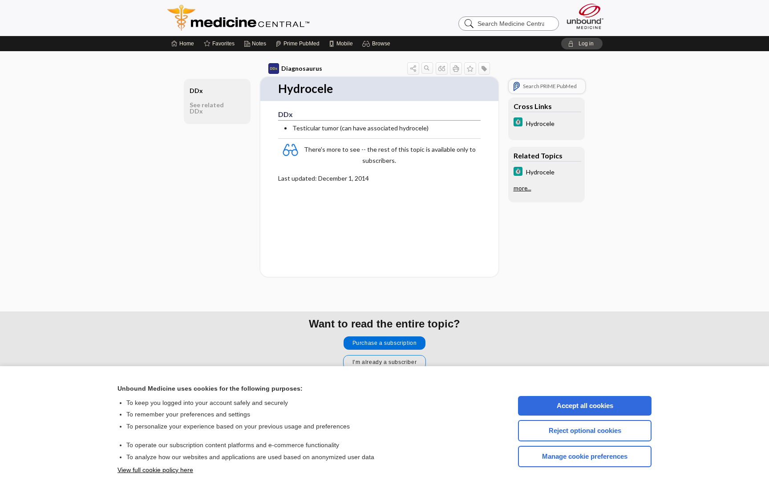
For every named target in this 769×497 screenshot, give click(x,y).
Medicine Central (277, 17)
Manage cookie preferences (584, 456)
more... (522, 188)
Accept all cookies (585, 405)
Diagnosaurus (301, 68)
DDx (196, 90)
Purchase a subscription (384, 343)
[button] (377, 43)
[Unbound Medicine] (585, 16)
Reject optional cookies (585, 430)
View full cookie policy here (155, 469)
